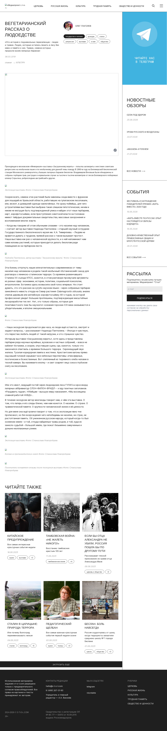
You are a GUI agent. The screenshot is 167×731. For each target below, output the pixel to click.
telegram (91, 686)
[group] (144, 122)
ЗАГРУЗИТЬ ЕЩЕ (61, 665)
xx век (93, 42)
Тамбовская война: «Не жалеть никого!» (60, 539)
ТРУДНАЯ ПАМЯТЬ (102, 6)
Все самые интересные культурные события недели (22, 546)
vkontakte (91, 693)
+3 (32, 558)
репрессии (70, 42)
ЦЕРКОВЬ (38, 6)
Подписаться (144, 298)
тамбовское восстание (56, 561)
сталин (12, 646)
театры (60, 646)
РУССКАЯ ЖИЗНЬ (59, 6)
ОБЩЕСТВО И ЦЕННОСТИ (131, 6)
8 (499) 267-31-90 (54, 690)
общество (104, 42)
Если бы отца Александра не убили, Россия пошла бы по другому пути (96, 543)
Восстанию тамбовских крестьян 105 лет (57, 549)
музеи (11, 558)
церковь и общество (94, 572)
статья (102, 36)
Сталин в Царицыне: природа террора (22, 625)
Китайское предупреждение (20, 537)
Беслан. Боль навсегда (94, 625)
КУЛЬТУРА (80, 6)
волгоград (23, 646)
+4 (71, 561)
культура (91, 36)
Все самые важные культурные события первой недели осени (61, 634)
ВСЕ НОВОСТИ (134, 171)
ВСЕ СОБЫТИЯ (134, 257)
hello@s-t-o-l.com (54, 686)
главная (8, 63)
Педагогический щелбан (58, 625)
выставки (82, 42)
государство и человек (74, 36)
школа (89, 652)
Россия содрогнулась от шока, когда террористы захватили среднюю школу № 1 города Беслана (100, 636)
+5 (33, 646)
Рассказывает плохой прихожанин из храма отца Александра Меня (98, 559)
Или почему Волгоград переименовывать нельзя (20, 634)
